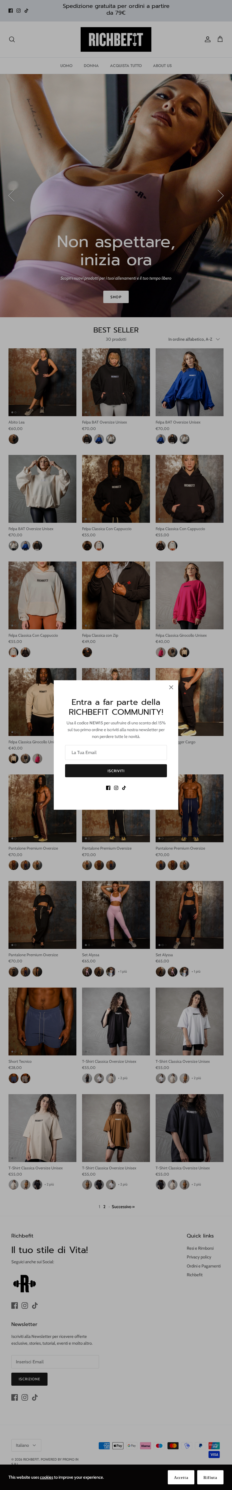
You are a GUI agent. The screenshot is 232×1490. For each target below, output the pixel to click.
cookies (46, 1477)
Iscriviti (116, 770)
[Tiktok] (124, 788)
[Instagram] (116, 788)
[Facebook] (108, 788)
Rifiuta (210, 1478)
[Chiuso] (171, 687)
